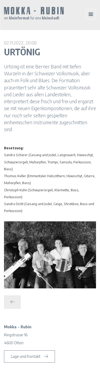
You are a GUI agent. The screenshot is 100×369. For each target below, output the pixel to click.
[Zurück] (12, 302)
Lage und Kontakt (26, 356)
